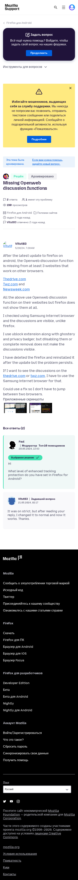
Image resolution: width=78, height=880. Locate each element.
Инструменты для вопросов (22, 66)
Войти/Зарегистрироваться (22, 733)
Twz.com (10, 284)
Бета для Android (15, 696)
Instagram (18, 801)
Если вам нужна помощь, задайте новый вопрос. (47, 162)
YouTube (11, 801)
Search (56, 7)
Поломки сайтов (47, 212)
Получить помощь (15, 760)
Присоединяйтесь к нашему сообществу (31, 603)
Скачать (8, 633)
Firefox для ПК (13, 640)
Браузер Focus (13, 660)
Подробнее (39, 139)
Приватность (12, 860)
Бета (6, 690)
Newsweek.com (16, 289)
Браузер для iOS (15, 653)
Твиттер (8, 597)
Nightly (8, 703)
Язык (6, 782)
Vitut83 (21, 243)
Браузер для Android (18, 647)
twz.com (37, 376)
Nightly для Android (17, 710)
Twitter (4, 801)
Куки (6, 867)
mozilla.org (11, 847)
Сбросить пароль (15, 746)
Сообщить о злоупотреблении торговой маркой (36, 583)
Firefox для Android (19, 23)
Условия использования (20, 854)
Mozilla (12, 559)
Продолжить (39, 53)
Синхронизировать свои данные (26, 753)
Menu (64, 7)
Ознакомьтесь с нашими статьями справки (33, 610)
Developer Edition (16, 683)
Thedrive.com (14, 279)
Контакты (9, 874)
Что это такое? (13, 739)
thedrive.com (14, 376)
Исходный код (13, 590)
